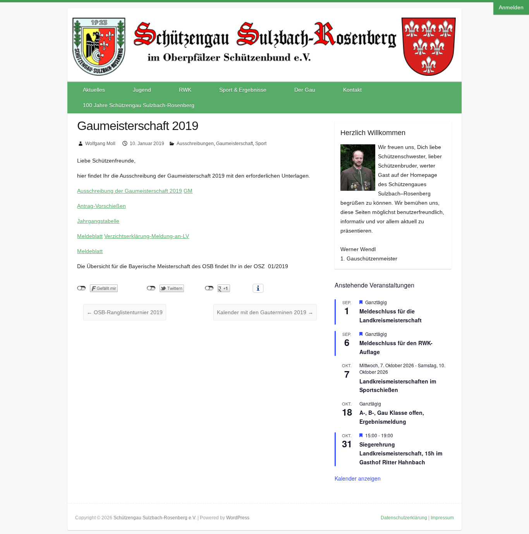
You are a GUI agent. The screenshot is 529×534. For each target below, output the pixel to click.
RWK (185, 90)
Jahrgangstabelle (98, 221)
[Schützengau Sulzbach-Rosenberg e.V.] (264, 16)
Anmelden (511, 7)
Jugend (142, 90)
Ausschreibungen (195, 143)
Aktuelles (94, 90)
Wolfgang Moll (100, 143)
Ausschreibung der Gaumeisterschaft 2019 (129, 191)
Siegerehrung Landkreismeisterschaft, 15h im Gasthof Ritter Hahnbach (400, 453)
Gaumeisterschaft (234, 143)
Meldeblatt (90, 236)
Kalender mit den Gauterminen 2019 (265, 312)
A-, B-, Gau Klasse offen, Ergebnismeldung (391, 417)
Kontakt (352, 90)
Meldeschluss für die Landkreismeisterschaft (390, 315)
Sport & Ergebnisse (242, 90)
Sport (260, 143)
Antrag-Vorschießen (101, 206)
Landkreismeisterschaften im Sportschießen (397, 385)
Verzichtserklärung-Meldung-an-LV (146, 236)
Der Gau (304, 90)
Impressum (442, 517)
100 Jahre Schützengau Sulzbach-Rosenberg (138, 105)
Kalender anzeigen (358, 478)
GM (188, 191)
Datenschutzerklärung (404, 517)
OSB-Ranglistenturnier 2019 (125, 312)
